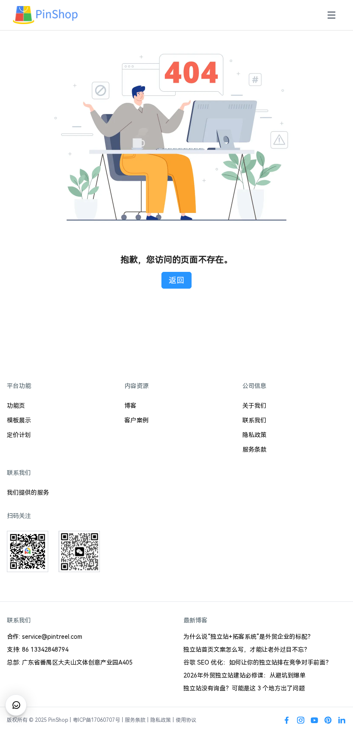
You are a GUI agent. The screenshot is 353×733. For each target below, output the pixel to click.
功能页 (16, 405)
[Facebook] (286, 720)
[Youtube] (314, 720)
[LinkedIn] (342, 720)
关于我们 (254, 405)
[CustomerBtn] (16, 705)
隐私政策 (254, 434)
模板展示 (19, 420)
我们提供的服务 (28, 492)
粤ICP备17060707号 (96, 720)
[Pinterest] (328, 720)
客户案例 (136, 420)
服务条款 (254, 449)
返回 (176, 280)
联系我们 (254, 420)
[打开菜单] (331, 15)
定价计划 (19, 434)
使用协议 (186, 720)
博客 (130, 405)
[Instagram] (300, 720)
